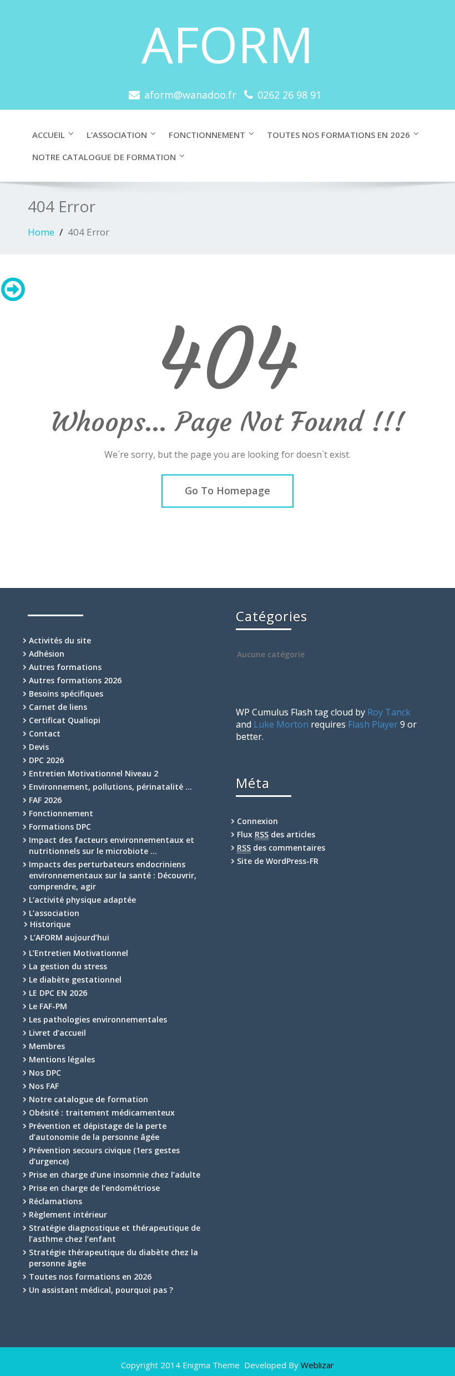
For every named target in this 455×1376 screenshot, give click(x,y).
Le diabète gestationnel (75, 979)
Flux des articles (276, 834)
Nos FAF (44, 1086)
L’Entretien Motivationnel (78, 953)
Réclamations (55, 1201)
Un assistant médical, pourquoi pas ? (101, 1290)
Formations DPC (60, 826)
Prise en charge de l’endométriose (94, 1188)
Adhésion (46, 653)
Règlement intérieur (68, 1214)
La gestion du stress (68, 966)
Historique (50, 924)
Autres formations (65, 667)
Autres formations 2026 (75, 680)
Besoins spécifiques (66, 693)
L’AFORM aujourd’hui (69, 937)
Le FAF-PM (48, 1006)
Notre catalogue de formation (104, 156)
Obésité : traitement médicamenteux (102, 1112)
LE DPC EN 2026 (58, 993)
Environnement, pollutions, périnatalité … (110, 786)
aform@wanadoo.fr (190, 94)
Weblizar (317, 1364)
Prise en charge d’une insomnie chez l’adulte (114, 1174)
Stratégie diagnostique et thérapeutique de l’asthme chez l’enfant (114, 1233)
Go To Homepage (227, 490)
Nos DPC (45, 1072)
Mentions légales (62, 1059)
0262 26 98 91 (289, 94)
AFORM (227, 44)
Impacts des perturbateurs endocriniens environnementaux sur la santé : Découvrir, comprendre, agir (112, 875)
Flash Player (373, 724)
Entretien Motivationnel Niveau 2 (93, 773)
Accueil (48, 134)
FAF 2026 (45, 800)
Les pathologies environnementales (98, 1019)
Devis (39, 746)
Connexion (257, 821)
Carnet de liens (58, 707)
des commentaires (281, 847)
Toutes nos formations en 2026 (338, 134)
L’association (117, 134)
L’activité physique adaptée (82, 899)
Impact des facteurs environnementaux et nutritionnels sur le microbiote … (111, 845)
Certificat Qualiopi (64, 720)
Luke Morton (281, 724)
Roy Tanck (389, 712)
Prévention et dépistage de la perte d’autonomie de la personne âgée (97, 1131)
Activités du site (60, 640)
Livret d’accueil (57, 1032)
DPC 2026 (46, 760)
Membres (47, 1046)
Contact (44, 733)
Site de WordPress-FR (277, 861)
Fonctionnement (207, 134)
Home (41, 232)
